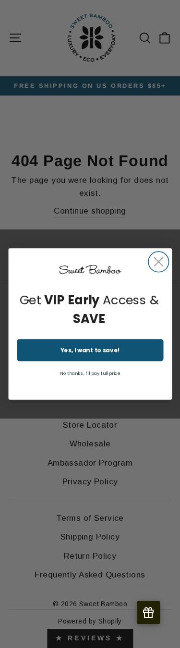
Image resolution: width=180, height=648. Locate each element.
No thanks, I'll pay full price (90, 373)
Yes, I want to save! (90, 350)
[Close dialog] (158, 262)
